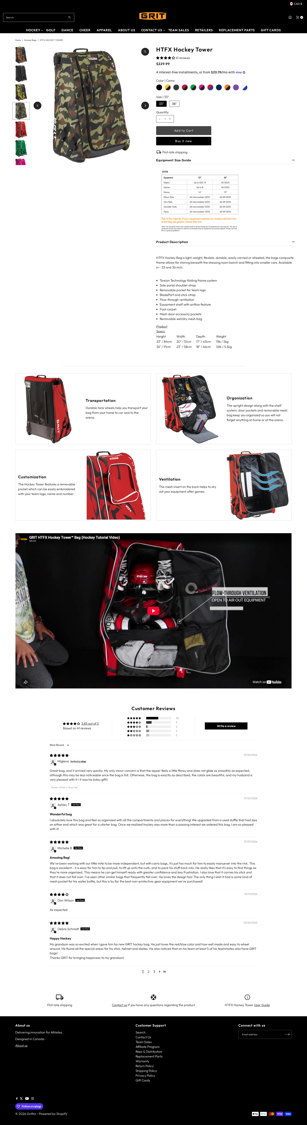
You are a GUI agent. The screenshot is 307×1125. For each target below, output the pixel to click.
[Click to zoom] (145, 52)
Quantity (162, 112)
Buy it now (183, 141)
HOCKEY (33, 30)
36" (174, 104)
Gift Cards (271, 30)
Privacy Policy (145, 1075)
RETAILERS (204, 30)
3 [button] (154, 972)
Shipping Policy (146, 1071)
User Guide (262, 1005)
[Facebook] (17, 1098)
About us (21, 1045)
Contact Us (143, 1037)
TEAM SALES (178, 30)
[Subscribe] (287, 1034)
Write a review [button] (226, 726)
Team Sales (144, 1042)
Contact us (119, 1005)
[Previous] (37, 105)
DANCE (67, 30)
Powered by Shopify (53, 1114)
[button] (166, 58)
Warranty (142, 1061)
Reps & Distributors (149, 1051)
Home (18, 40)
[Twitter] (21, 1098)
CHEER (85, 30)
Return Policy (145, 1066)
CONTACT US (151, 30)
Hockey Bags (30, 40)
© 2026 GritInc (25, 1114)
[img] (59, 755)
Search (141, 1032)
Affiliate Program (148, 1047)
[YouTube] (27, 1098)
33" (161, 104)
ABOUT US (126, 30)
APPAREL (104, 30)
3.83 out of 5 (90, 724)
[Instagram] (32, 1098)
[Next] (145, 105)
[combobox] (38, 17)
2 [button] (148, 972)
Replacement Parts (149, 1056)
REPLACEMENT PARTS (237, 30)
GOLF (50, 30)
